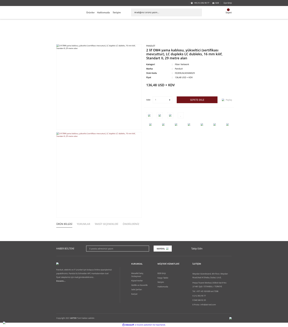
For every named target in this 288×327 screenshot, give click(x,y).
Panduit (150, 45)
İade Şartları (136, 289)
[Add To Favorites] (181, 115)
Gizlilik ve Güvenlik (139, 285)
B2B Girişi (162, 273)
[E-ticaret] (143, 324)
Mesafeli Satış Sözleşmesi (137, 275)
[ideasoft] (128, 324)
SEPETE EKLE (197, 100)
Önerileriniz (131, 224)
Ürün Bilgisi (64, 224)
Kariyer (134, 294)
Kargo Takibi (163, 277)
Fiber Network (182, 64)
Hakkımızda (103, 12)
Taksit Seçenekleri (106, 224)
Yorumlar (83, 224)
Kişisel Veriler (137, 280)
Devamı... (61, 281)
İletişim (117, 12)
